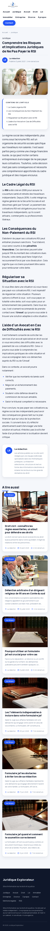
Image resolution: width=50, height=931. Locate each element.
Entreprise (20, 17)
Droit (35, 11)
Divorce (31, 17)
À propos (42, 17)
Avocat (27, 11)
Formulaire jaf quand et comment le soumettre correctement (24, 836)
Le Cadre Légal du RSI (17, 107)
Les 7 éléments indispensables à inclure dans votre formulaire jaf (23, 714)
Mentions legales (9, 901)
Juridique (16, 11)
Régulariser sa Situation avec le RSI (22, 118)
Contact (9, 23)
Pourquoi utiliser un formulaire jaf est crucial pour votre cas (22, 653)
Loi (41, 11)
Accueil (6, 11)
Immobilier (8, 17)
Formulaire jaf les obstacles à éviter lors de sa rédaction (21, 775)
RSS (20, 901)
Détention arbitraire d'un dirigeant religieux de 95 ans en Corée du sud (25, 592)
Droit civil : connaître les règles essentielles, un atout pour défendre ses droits (21, 529)
